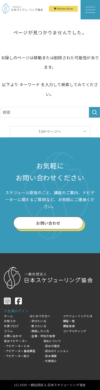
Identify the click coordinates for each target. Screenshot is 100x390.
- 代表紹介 (50, 361)
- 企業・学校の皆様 (42, 336)
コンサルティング (75, 331)
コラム (8, 331)
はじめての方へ (40, 316)
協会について (52, 341)
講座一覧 (69, 321)
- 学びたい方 (38, 321)
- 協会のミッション (56, 351)
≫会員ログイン (16, 310)
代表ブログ (11, 326)
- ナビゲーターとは (16, 346)
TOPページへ (50, 131)
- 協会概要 (50, 356)
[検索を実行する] (94, 112)
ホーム (8, 316)
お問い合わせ (13, 336)
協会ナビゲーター (16, 341)
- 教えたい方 (38, 326)
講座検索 (69, 326)
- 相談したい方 (39, 331)
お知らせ (10, 321)
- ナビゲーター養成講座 (19, 351)
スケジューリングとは (77, 316)
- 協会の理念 (51, 346)
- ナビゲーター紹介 (16, 356)
